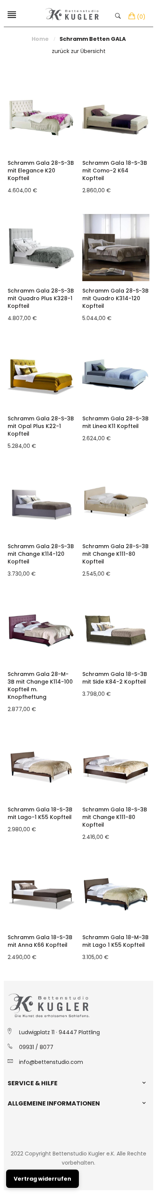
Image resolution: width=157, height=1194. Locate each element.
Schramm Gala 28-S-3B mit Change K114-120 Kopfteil (41, 553)
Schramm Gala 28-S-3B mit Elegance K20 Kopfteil (41, 170)
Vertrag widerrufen (42, 1179)
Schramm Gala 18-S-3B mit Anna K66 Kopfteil (40, 941)
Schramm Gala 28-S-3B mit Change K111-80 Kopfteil (115, 553)
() (141, 17)
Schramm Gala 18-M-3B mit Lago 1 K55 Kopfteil (115, 941)
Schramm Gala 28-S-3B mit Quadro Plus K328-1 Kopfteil (41, 298)
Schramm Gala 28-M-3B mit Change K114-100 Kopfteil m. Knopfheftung (40, 685)
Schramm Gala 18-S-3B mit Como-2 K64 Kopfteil (114, 170)
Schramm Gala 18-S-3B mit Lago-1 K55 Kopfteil (40, 813)
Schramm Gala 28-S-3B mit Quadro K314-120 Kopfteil (115, 298)
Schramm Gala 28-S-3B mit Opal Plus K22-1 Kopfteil (41, 426)
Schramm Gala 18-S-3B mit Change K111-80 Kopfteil (114, 817)
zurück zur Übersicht (79, 51)
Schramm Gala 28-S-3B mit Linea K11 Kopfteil (115, 422)
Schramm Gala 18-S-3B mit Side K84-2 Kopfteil (114, 678)
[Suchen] (120, 15)
